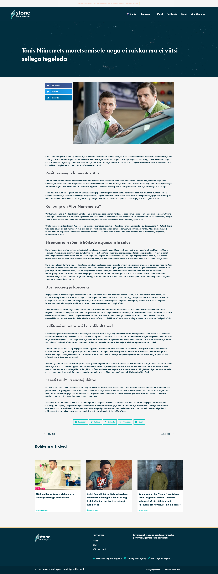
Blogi (184, 13)
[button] (58, 85)
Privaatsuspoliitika (172, 570)
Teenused (146, 13)
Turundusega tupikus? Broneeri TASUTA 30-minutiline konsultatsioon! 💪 (109, 3)
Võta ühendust (198, 13)
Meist (160, 13)
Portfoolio (172, 13)
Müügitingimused (153, 570)
